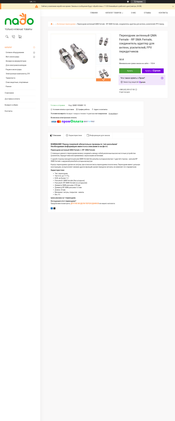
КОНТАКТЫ (163, 13)
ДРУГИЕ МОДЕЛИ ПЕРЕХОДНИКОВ (85, 203)
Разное (8, 86)
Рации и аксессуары (14, 69)
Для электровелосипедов (16, 65)
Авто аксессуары (12, 57)
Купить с (148, 71)
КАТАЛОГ (8, 47)
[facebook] (52, 209)
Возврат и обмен (11, 105)
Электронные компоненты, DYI (18, 74)
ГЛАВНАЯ (94, 13)
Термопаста (10, 78)
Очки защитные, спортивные (17, 82)
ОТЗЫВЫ (147, 13)
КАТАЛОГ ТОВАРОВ (113, 13)
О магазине (9, 93)
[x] (54, 209)
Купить (130, 71)
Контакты (8, 111)
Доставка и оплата (12, 99)
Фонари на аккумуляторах (16, 61)
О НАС (133, 13)
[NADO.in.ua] (20, 19)
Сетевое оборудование (15, 52)
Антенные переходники (66, 24)
